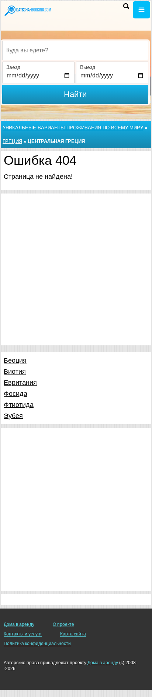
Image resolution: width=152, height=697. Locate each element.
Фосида (15, 393)
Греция (12, 141)
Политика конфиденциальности (37, 643)
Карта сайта (73, 634)
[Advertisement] (76, 269)
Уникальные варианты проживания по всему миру (73, 127)
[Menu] (141, 9)
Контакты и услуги (23, 634)
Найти (75, 94)
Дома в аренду (19, 624)
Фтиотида (19, 404)
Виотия (15, 371)
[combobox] (75, 50)
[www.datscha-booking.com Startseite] (28, 10)
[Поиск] (126, 6)
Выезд (87, 67)
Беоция (15, 360)
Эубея (13, 415)
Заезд (13, 67)
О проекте (63, 624)
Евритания (20, 382)
